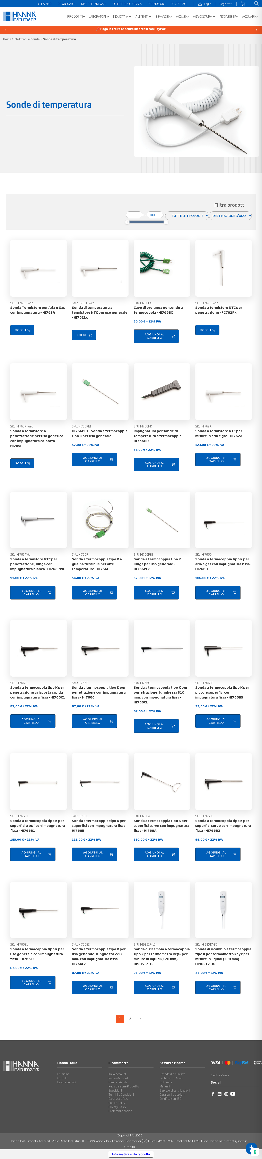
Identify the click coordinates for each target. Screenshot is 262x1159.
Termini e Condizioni (121, 1094)
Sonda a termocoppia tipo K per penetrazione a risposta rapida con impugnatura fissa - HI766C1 (37, 692)
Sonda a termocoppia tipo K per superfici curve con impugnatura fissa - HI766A (161, 825)
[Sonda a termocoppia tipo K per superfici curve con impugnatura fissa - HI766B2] (223, 781)
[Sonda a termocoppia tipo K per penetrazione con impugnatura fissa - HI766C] (100, 648)
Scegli (20, 330)
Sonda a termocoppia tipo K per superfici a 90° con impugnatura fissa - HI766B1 (37, 825)
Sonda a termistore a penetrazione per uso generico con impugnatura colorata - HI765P (36, 438)
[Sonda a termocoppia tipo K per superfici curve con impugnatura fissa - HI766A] (162, 781)
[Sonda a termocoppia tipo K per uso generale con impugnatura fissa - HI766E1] (38, 910)
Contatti (62, 1078)
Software (166, 1082)
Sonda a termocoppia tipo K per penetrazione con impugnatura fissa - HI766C (99, 692)
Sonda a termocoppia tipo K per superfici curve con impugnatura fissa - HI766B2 (223, 825)
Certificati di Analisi (172, 1078)
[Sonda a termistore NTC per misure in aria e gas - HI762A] (223, 391)
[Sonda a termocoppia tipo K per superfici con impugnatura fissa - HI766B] (100, 781)
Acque (181, 16)
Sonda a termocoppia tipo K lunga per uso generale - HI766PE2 (157, 563)
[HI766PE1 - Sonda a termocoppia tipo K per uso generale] (100, 391)
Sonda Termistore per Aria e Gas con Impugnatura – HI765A (37, 310)
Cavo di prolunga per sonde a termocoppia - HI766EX (158, 310)
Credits (129, 1146)
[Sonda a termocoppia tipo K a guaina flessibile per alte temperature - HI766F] (100, 520)
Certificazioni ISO (171, 1098)
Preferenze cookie (120, 1111)
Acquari (248, 16)
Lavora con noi (66, 1082)
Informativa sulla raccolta (131, 1154)
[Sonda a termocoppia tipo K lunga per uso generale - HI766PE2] (162, 520)
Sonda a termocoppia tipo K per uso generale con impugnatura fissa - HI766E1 (37, 953)
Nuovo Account (118, 1078)
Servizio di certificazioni (175, 1090)
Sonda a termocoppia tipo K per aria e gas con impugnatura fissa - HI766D (223, 563)
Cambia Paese (220, 1075)
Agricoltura (202, 16)
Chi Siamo (45, 4)
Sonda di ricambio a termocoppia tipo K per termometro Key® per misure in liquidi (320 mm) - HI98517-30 (223, 956)
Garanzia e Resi (118, 1098)
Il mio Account (117, 1074)
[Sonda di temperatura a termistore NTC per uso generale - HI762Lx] (100, 268)
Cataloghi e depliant (172, 1094)
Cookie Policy (116, 1103)
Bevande (162, 16)
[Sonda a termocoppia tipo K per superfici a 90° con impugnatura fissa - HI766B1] (38, 781)
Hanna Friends (117, 1082)
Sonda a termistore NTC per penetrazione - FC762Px (218, 310)
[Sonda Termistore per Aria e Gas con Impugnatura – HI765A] (38, 268)
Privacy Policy (117, 1107)
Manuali (165, 1086)
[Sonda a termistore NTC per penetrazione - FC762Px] (223, 268)
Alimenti (142, 16)
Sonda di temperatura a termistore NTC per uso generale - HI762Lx (100, 312)
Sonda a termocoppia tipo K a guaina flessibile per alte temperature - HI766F (97, 563)
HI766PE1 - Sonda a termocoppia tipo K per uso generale (100, 433)
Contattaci (178, 4)
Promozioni (156, 4)
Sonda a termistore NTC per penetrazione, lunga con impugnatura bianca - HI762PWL (37, 563)
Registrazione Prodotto (123, 1086)
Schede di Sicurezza (127, 4)
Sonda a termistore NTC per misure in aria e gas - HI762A (219, 433)
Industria (120, 16)
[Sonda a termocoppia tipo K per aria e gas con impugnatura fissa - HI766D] (223, 520)
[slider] (127, 222)
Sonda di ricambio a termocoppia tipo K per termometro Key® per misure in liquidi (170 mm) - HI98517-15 (162, 956)
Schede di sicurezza (172, 1074)
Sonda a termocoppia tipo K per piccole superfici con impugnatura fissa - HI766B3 (222, 692)
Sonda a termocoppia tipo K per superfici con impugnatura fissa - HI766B (99, 825)
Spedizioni (115, 1090)
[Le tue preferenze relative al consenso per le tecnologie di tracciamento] (255, 1152)
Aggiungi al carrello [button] (154, 336)
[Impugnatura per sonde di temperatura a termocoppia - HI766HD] (162, 391)
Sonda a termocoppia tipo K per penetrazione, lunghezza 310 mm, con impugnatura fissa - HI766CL (160, 694)
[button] (75, 16)
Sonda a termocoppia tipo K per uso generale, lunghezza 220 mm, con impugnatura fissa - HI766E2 (99, 956)
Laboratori (97, 16)
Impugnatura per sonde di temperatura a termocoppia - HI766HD (158, 435)
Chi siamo (63, 1074)
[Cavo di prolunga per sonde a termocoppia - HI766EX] (162, 268)
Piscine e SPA (228, 16)
